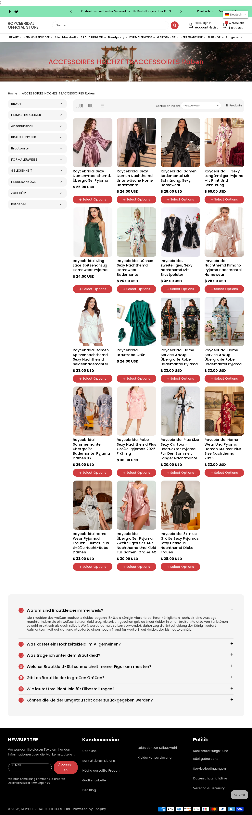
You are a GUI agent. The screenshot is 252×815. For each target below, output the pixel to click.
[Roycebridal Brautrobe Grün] (136, 321)
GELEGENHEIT (166, 37)
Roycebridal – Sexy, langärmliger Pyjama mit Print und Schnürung (224, 178)
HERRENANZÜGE (192, 37)
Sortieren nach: (168, 106)
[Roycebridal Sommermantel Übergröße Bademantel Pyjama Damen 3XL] (92, 411)
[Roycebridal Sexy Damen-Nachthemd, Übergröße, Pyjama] (92, 142)
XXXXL (124, 578)
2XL (175, 477)
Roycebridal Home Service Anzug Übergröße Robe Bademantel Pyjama (179, 357)
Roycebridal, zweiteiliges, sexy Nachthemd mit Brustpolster (176, 267)
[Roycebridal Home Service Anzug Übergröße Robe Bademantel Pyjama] (180, 321)
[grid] (79, 105)
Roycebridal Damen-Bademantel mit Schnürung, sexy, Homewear (180, 178)
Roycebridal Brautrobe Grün (131, 352)
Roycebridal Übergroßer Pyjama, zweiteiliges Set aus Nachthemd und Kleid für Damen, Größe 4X (136, 542)
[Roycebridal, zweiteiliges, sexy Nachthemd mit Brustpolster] (180, 232)
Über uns (89, 751)
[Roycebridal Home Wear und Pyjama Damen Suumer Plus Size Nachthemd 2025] (224, 411)
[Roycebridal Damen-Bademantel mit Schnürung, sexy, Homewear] (180, 142)
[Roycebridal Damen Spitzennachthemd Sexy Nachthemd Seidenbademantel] (92, 321)
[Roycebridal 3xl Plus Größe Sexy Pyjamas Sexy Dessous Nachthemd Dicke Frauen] (180, 505)
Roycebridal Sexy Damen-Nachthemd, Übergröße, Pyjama (92, 176)
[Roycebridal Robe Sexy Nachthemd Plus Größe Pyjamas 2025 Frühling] (136, 411)
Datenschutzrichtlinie (210, 778)
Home (12, 93)
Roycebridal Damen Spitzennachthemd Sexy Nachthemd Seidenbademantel (91, 357)
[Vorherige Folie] (71, 11)
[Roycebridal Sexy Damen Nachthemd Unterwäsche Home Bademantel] (136, 142)
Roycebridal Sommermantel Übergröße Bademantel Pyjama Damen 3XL (91, 448)
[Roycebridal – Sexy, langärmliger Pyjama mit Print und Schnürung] (224, 142)
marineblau (96, 281)
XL (100, 204)
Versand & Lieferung (209, 788)
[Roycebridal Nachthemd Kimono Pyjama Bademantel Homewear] (224, 232)
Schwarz (82, 192)
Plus (210, 483)
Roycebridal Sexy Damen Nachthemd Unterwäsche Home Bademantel (135, 178)
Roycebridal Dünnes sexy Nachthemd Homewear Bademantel (135, 267)
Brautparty (116, 37)
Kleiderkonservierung (154, 757)
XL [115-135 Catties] (177, 294)
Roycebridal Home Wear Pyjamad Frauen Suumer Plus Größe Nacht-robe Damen (91, 542)
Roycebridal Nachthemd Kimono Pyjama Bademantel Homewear (223, 267)
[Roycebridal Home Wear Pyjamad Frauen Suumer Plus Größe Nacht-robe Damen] (92, 505)
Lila (96, 192)
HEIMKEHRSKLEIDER (37, 37)
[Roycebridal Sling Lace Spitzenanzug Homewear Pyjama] (92, 232)
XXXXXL (139, 578)
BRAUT (14, 37)
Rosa (79, 281)
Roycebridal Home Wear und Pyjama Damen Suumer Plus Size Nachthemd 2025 (223, 448)
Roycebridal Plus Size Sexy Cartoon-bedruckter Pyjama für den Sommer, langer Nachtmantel (180, 448)
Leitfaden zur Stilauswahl (157, 747)
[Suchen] (175, 25)
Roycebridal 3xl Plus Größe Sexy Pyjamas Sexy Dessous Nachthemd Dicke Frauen (180, 542)
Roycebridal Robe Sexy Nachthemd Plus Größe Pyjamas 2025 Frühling (136, 446)
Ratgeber (233, 37)
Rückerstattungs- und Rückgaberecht (210, 755)
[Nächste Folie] (181, 11)
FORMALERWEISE (140, 37)
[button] (233, 25)
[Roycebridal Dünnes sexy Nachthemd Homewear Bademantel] (136, 232)
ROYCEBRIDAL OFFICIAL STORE (46, 809)
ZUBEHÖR (214, 37)
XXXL (99, 477)
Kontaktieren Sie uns (98, 760)
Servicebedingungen (209, 768)
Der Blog (89, 790)
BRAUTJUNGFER (92, 37)
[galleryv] (90, 105)
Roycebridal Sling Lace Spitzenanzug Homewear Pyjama (90, 265)
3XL (185, 477)
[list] (102, 105)
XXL (87, 477)
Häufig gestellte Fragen (101, 770)
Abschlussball (65, 37)
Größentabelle (94, 780)
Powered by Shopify (89, 809)
